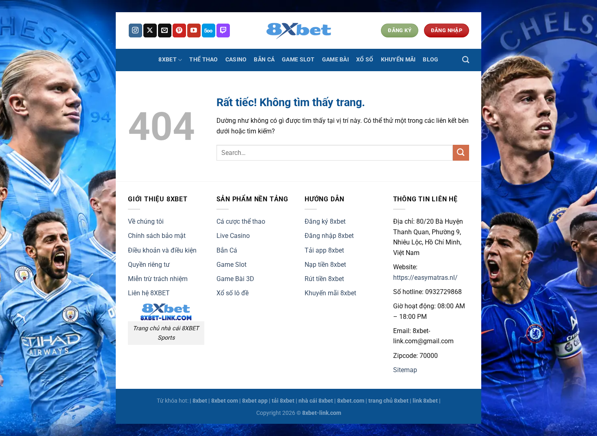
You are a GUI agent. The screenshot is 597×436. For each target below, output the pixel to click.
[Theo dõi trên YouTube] (194, 30)
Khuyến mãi (398, 59)
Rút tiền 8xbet (324, 279)
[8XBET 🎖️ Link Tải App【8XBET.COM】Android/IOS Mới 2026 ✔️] (298, 30)
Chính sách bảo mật (157, 236)
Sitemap (405, 370)
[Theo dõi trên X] (150, 30)
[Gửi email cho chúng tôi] (164, 30)
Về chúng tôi (146, 221)
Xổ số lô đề (232, 293)
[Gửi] (461, 153)
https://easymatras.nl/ (425, 277)
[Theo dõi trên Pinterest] (179, 30)
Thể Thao (203, 59)
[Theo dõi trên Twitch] (223, 30)
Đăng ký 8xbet (325, 221)
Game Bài (335, 59)
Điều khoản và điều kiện (162, 250)
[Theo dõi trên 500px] (208, 30)
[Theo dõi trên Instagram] (135, 30)
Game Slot (298, 59)
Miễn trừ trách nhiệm (158, 279)
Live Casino (233, 236)
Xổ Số (364, 59)
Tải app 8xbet (324, 250)
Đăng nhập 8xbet (329, 236)
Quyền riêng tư (149, 264)
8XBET (167, 59)
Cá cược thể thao (240, 221)
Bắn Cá (264, 59)
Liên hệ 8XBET (149, 293)
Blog (430, 59)
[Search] (465, 60)
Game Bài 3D (235, 279)
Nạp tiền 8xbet (325, 264)
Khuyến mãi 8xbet (330, 293)
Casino (236, 59)
